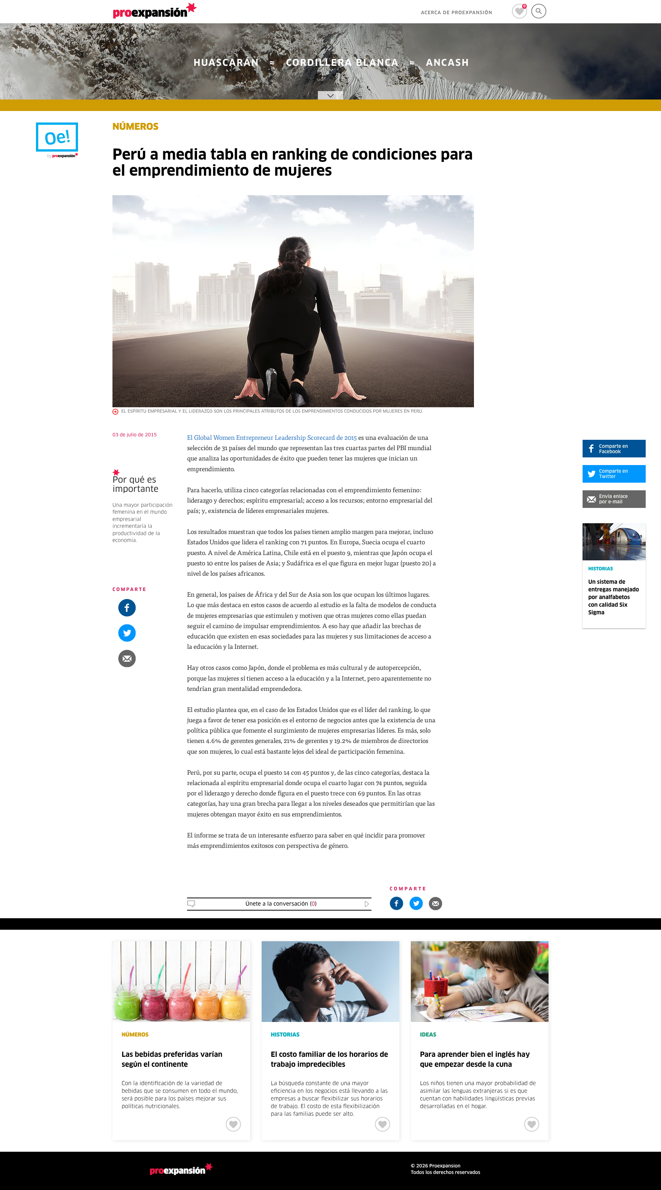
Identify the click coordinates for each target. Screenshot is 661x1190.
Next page (607, 966)
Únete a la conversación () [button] (281, 904)
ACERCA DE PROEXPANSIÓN (456, 13)
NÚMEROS (135, 127)
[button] (614, 499)
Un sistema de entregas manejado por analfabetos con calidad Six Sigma (613, 597)
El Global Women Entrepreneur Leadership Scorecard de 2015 (272, 437)
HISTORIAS (600, 569)
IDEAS (428, 1035)
